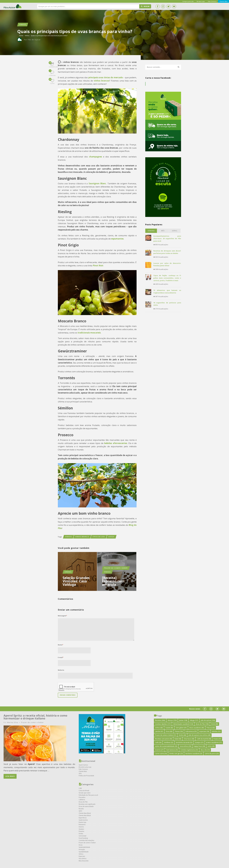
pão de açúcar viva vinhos (199, 735)
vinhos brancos (101, 80)
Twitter (168, 6)
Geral (174, 231)
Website (61, 670)
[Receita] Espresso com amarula (113, 581)
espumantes (117, 238)
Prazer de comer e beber (116, 568)
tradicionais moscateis (89, 332)
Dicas (80, 845)
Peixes (179, 731)
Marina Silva (12, 722)
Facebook (157, 6)
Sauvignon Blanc (97, 183)
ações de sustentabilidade (166, 746)
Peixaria (81, 831)
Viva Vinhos (82, 859)
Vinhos (22, 24)
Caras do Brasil (84, 791)
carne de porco (212, 753)
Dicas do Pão (83, 802)
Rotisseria (82, 825)
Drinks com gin (176, 753)
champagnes (95, 156)
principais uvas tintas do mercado (105, 77)
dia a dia (205, 750)
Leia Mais (10, 776)
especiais (204, 731)
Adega (111, 537)
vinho (211, 746)
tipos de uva (99, 537)
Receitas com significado (87, 804)
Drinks (81, 834)
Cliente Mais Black (85, 813)
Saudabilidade (83, 852)
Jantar (183, 720)
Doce (169, 731)
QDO (80, 811)
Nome (60, 645)
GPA (80, 773)
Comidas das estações (86, 840)
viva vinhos (185, 746)
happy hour (199, 746)
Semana (151, 231)
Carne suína (161, 753)
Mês (163, 231)
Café (80, 788)
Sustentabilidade (84, 847)
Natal (177, 739)
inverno (159, 750)
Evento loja (82, 822)
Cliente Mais (83, 771)
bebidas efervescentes (115, 443)
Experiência (82, 818)
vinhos (68, 537)
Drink (214, 724)
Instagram (163, 6)
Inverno (81, 827)
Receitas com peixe (163, 739)
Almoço (172, 720)
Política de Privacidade (86, 776)
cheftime (168, 742)
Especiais (82, 856)
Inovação (82, 849)
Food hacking (83, 838)
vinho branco (82, 537)
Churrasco (189, 739)
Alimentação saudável (183, 724)
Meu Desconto (83, 861)
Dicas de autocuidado (86, 806)
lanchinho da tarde (184, 742)
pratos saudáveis (214, 742)
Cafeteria (82, 800)
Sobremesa (191, 731)
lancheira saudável (193, 753)
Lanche (159, 731)
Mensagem (62, 616)
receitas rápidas (163, 724)
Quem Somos (83, 765)
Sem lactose (172, 750)
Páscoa (211, 728)
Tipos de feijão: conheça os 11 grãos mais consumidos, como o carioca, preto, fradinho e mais (167, 278)
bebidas (216, 731)
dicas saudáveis (196, 728)
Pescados (82, 797)
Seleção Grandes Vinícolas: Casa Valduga (76, 581)
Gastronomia (83, 820)
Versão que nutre (84, 793)
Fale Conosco (83, 769)
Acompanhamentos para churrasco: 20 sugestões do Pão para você (167, 238)
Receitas (160, 720)
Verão (182, 735)
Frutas (217, 739)
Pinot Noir (98, 265)
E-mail (60, 657)
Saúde (169, 728)
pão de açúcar (208, 720)
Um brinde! (82, 836)
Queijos (81, 829)
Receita (81, 809)
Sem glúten (181, 728)
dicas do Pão (202, 724)
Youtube (174, 6)
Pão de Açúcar (12, 6)
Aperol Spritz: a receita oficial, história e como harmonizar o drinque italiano (35, 717)
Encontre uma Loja (85, 767)
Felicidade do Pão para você (88, 795)
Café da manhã (204, 739)
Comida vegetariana (189, 750)
